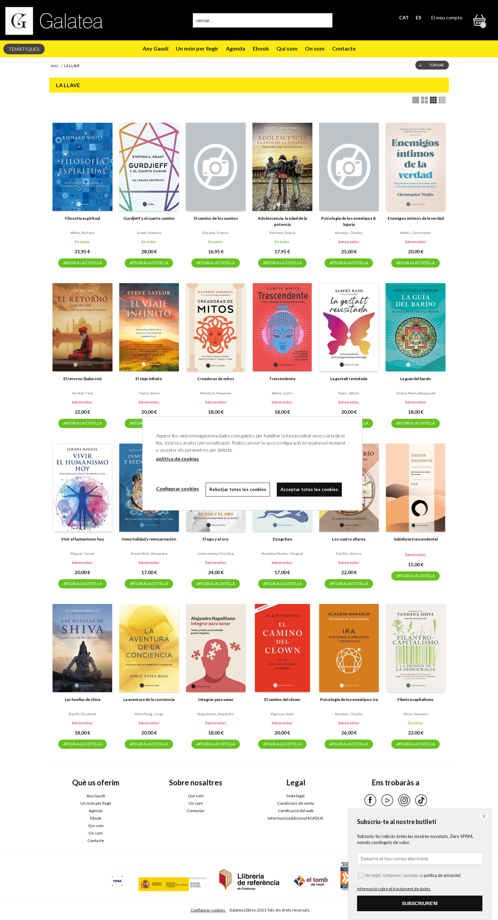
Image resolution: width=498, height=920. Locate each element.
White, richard (82, 233)
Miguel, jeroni (82, 553)
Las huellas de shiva (82, 699)
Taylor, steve (149, 393)
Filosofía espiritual (82, 218)
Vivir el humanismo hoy (82, 539)
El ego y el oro (216, 539)
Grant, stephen (149, 233)
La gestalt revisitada (348, 378)
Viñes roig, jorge (149, 714)
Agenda (235, 48)
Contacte (344, 48)
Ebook (261, 48)
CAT (404, 17)
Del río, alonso (348, 553)
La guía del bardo (415, 378)
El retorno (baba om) (82, 378)
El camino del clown (282, 699)
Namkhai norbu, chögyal (282, 553)
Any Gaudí (155, 48)
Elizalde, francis (216, 233)
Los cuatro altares (349, 539)
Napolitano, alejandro (216, 714)
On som (315, 48)
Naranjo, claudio (349, 233)
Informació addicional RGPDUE (296, 818)
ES (418, 17)
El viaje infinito (149, 378)
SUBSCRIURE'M (420, 903)
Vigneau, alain (282, 714)
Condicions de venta (295, 803)
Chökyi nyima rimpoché (416, 393)
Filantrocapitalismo (415, 699)
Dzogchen (282, 539)
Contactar (196, 810)
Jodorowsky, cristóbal (216, 553)
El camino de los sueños (216, 218)
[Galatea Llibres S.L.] (54, 21)
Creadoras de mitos (215, 378)
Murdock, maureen (215, 393)
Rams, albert (348, 393)
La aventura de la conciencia (148, 699)
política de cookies (177, 459)
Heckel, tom (82, 393)
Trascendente (282, 378)
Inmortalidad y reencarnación (149, 539)
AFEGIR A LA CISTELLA (82, 262)
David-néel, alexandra (149, 553)
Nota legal (296, 795)
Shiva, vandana (415, 714)
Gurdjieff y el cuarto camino (149, 218)
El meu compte (446, 17)
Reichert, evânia (282, 233)
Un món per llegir (197, 48)
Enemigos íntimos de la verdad (416, 218)
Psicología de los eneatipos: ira (349, 699)
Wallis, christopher (415, 233)
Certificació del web (295, 810)
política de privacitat (442, 875)
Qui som (286, 48)
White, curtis (282, 393)
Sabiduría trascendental (416, 539)
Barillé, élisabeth (82, 714)
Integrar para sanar (215, 699)
